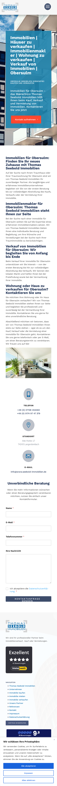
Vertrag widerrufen (17, 723)
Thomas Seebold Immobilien (22, 686)
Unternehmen (15, 689)
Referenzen (14, 707)
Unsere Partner (16, 703)
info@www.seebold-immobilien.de (28, 472)
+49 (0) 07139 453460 (28, 410)
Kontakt (12, 710)
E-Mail (10, 522)
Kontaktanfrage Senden (27, 600)
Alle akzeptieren (28, 766)
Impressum (14, 713)
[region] (28, 761)
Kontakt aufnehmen (25, 119)
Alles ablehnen (28, 780)
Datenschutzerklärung (19, 717)
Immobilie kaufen (17, 693)
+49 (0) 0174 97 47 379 (28, 413)
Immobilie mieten (17, 696)
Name (10, 508)
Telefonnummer (15, 536)
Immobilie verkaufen (18, 700)
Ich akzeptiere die (29, 590)
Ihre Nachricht (13, 551)
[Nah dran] (54, 739)
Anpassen (28, 773)
